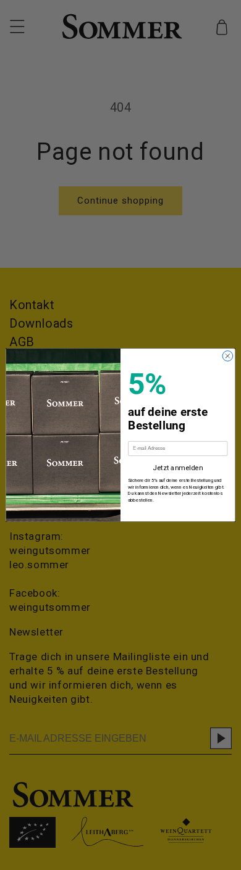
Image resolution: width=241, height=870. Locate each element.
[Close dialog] (227, 355)
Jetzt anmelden (178, 468)
